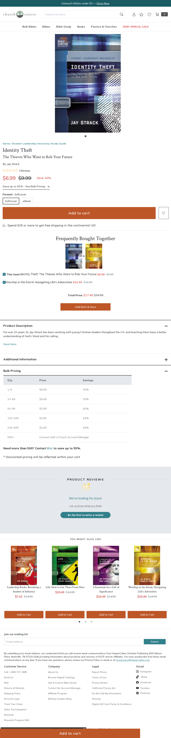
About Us (53, 672)
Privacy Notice (100, 682)
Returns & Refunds (14, 688)
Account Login (12, 698)
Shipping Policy (12, 693)
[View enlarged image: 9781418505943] (87, 83)
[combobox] (84, 14)
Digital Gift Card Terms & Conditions (111, 704)
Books (81, 26)
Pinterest (145, 693)
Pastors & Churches (104, 26)
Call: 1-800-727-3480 (15, 672)
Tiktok (143, 676)
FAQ (6, 682)
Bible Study (63, 26)
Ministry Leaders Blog (59, 698)
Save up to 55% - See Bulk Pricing (24, 186)
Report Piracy (99, 672)
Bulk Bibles (29, 26)
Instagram (145, 671)
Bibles (46, 26)
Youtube (144, 688)
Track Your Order (13, 704)
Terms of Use (99, 677)
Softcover (11, 201)
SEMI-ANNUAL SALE (136, 26)
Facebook (145, 682)
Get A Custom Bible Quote (62, 682)
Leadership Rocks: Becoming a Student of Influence (24, 589)
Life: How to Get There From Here (65, 587)
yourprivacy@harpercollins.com (133, 660)
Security (96, 698)
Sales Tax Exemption (15, 709)
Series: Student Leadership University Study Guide (34, 143)
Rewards (9, 714)
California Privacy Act (103, 688)
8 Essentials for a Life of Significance (106, 589)
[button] (85, 136)
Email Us (8, 677)
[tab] (79, 621)
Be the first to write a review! (85, 515)
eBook (27, 201)
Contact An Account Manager (64, 688)
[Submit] (121, 14)
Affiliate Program (57, 693)
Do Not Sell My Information (106, 693)
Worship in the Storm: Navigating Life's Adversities (39, 282)
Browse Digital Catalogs (61, 677)
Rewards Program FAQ (16, 720)
